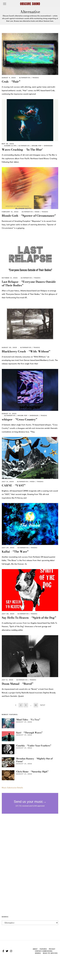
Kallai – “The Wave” (15, 551)
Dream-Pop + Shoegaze (42, 145)
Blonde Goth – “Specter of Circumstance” (29, 216)
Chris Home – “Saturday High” (32, 771)
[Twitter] (7, 951)
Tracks (35, 77)
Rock (37, 211)
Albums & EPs (10, 145)
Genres (38, 953)
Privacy (52, 949)
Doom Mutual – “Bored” (17, 684)
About (35, 949)
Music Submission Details (12, 788)
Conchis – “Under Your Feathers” (33, 745)
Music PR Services (50, 953)
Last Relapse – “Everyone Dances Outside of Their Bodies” (29, 283)
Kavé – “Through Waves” (29, 732)
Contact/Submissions (43, 951)
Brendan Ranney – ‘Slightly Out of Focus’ (34, 760)
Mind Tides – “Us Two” (28, 719)
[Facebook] (3, 951)
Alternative (24, 77)
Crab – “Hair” (11, 81)
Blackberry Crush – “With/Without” (26, 351)
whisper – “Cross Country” (19, 419)
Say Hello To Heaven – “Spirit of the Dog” (29, 618)
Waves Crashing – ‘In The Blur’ (22, 150)
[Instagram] (11, 951)
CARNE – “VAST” (13, 485)
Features (43, 949)
